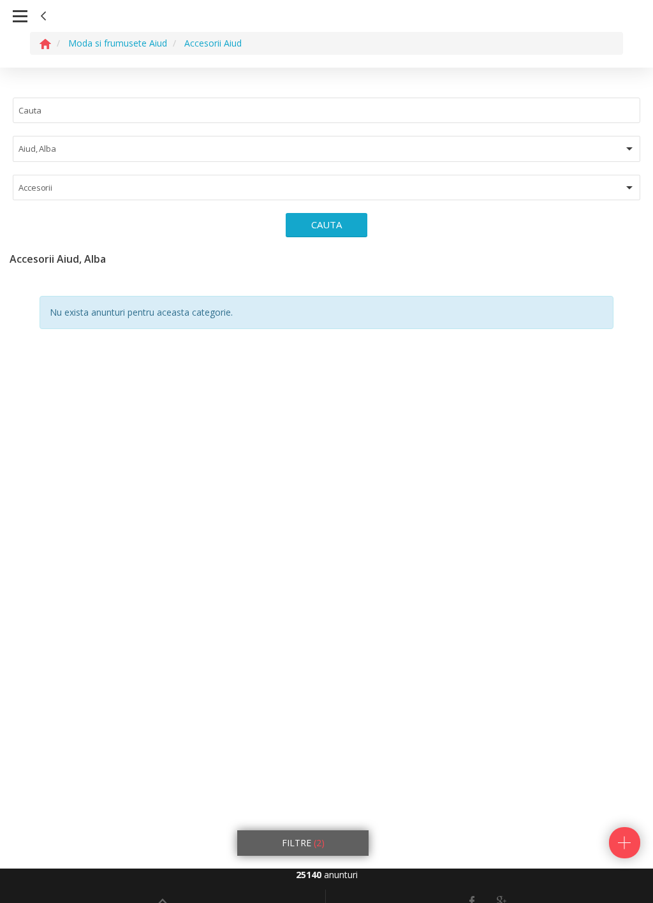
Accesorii (35, 187)
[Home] (45, 43)
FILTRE (303, 843)
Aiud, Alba (37, 148)
